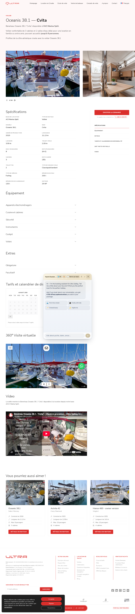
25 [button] (15, 313)
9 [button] (35, 302)
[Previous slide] (7, 100)
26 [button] (19, 313)
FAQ (97, 563)
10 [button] (10, 306)
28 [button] (27, 313)
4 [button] (14, 302)
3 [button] (10, 302)
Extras (97, 136)
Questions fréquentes (83, 567)
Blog (78, 579)
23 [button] (35, 309)
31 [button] (10, 316)
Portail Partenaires (121, 608)
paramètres (8, 607)
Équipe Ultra (61, 563)
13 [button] (23, 306)
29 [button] (31, 313)
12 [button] (19, 306)
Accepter (51, 599)
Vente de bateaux (77, 3)
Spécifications (99, 125)
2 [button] (35, 298)
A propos (105, 3)
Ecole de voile (62, 3)
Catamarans (80, 565)
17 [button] (10, 309)
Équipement (98, 131)
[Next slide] (14, 100)
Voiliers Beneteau (120, 560)
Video (96, 152)
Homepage (33, 3)
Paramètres (51, 608)
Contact (114, 3)
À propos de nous (63, 560)
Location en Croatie (47, 3)
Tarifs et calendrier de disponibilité (108, 141)
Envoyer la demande (112, 112)
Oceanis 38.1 (14, 508)
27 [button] (23, 313)
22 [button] (31, 309)
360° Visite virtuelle (102, 146)
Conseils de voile (92, 3)
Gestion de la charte (121, 570)
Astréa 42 (55, 508)
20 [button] (23, 309)
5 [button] (18, 302)
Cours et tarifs (100, 560)
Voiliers (79, 562)
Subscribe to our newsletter (17, 585)
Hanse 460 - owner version (106, 508)
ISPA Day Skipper (101, 571)
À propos (99, 565)
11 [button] (15, 306)
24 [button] (10, 313)
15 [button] (31, 306)
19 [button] (19, 309)
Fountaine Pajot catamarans (120, 564)
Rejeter (51, 603)
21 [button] (27, 309)
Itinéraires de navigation (80, 571)
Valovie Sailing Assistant (62, 572)
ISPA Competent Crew (102, 568)
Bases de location (63, 568)
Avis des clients (62, 565)
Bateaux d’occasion (121, 567)
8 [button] (31, 302)
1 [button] (31, 298)
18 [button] (15, 309)
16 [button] (35, 306)
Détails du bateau (19, 532)
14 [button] (27, 306)
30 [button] (35, 313)
